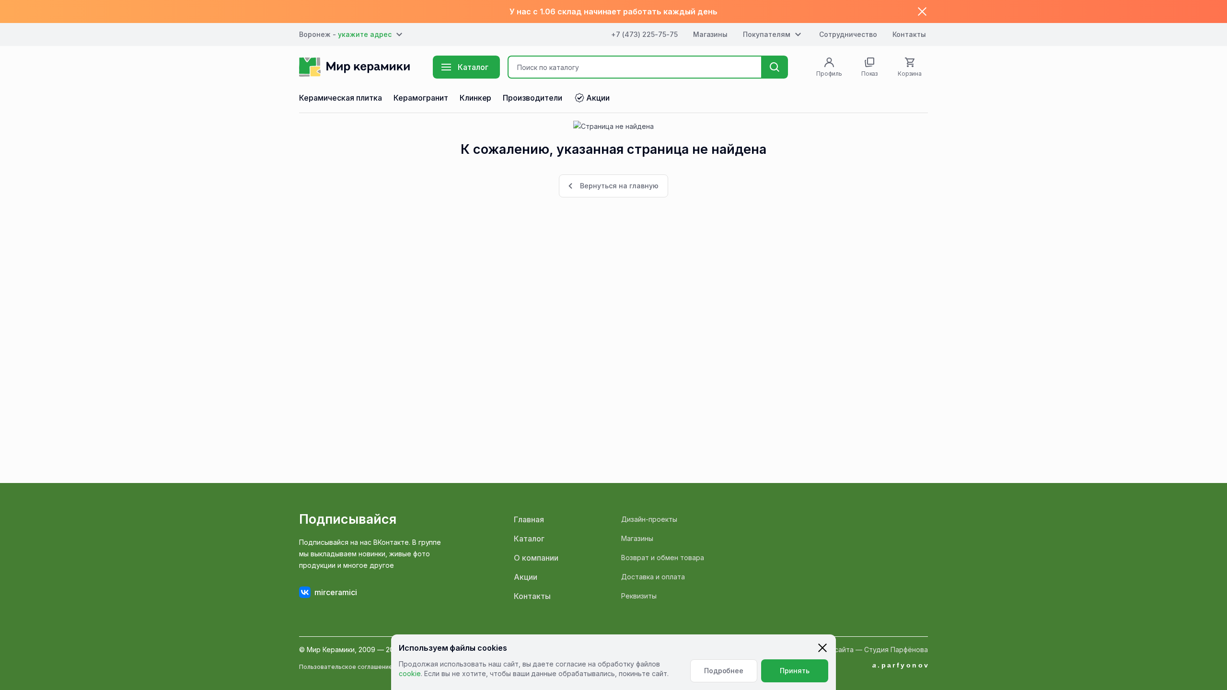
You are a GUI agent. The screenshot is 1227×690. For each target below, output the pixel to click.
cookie (410, 673)
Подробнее (724, 671)
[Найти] (774, 67)
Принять (795, 671)
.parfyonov (901, 665)
